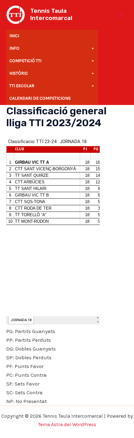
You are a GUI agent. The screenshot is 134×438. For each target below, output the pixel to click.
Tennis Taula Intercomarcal (51, 14)
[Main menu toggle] (121, 14)
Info (14, 48)
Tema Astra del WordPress (67, 424)
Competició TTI (25, 60)
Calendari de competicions (40, 98)
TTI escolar (21, 85)
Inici (14, 35)
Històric (18, 73)
